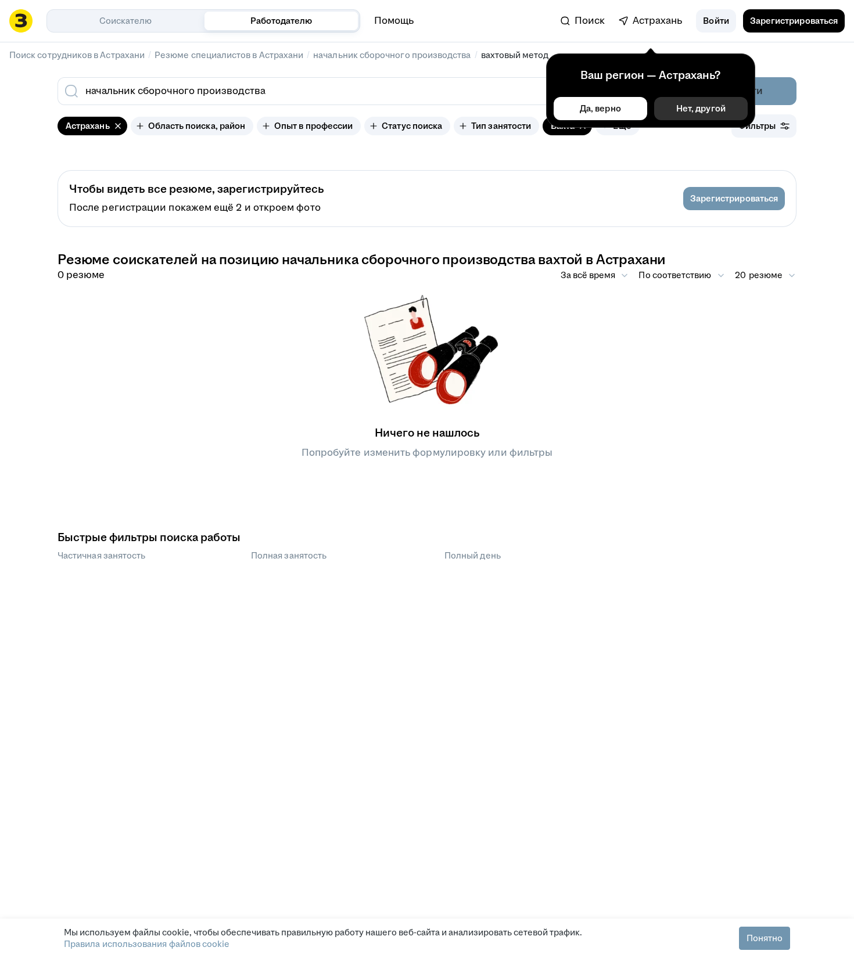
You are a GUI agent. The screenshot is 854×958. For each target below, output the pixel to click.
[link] (583, 21)
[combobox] (344, 91)
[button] (715, 21)
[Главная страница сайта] (21, 21)
